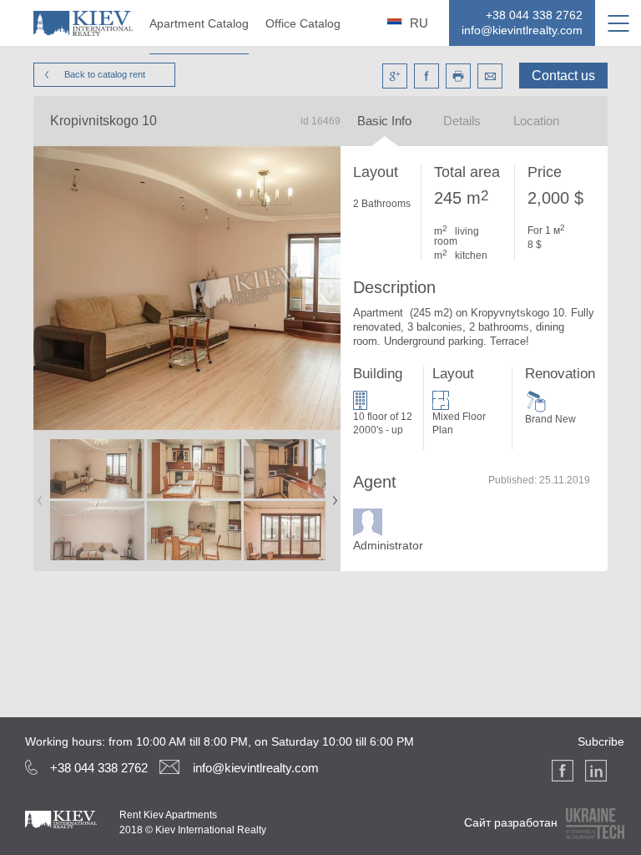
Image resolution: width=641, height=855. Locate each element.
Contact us (563, 75)
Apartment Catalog (199, 23)
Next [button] (331, 495)
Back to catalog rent (104, 74)
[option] (96, 500)
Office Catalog (303, 23)
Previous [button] (37, 495)
